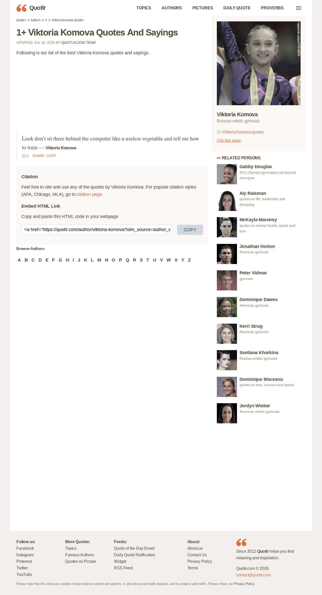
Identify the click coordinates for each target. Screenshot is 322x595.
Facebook (25, 548)
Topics (70, 548)
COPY (190, 229)
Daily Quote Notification (134, 554)
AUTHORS (172, 8)
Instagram (24, 554)
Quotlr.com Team (78, 43)
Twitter (22, 568)
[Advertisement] (112, 96)
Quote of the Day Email (134, 548)
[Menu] (298, 8)
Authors (35, 20)
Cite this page (229, 140)
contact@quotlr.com (253, 575)
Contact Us (197, 554)
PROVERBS (272, 8)
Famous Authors (79, 554)
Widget (120, 561)
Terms (192, 568)
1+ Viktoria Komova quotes (240, 132)
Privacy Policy (199, 561)
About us (195, 548)
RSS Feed (123, 568)
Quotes (21, 20)
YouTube (24, 574)
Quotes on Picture (80, 561)
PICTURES (202, 8)
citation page (89, 194)
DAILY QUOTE (236, 8)
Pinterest (24, 561)
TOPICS (143, 8)
